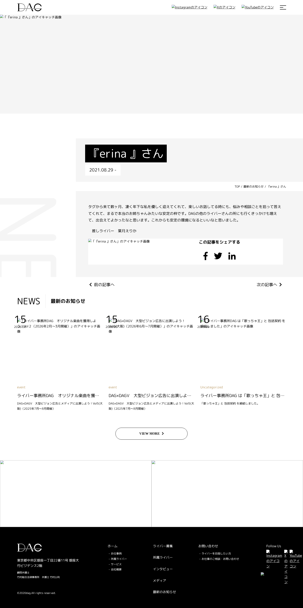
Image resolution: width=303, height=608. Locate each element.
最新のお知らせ (164, 592)
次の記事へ (267, 284)
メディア (159, 580)
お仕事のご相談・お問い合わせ (220, 559)
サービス (116, 564)
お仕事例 (116, 553)
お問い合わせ (208, 546)
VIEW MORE (149, 433)
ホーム (112, 546)
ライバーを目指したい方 (216, 553)
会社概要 (116, 569)
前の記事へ (104, 284)
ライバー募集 (163, 546)
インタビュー (163, 569)
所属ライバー (119, 559)
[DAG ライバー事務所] (29, 7)
